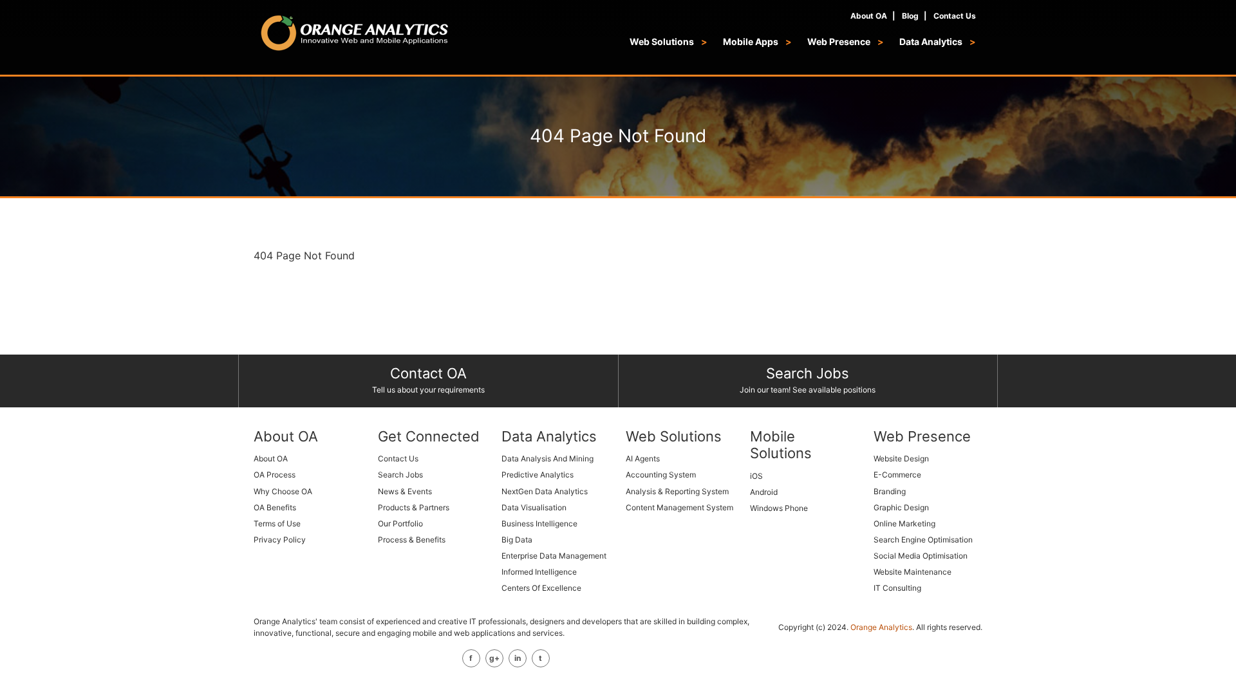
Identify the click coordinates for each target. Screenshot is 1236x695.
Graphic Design (901, 507)
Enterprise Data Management (553, 556)
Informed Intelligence (539, 572)
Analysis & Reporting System (677, 491)
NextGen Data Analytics (544, 491)
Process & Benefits (411, 539)
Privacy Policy (280, 539)
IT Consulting (897, 588)
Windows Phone (779, 508)
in (517, 658)
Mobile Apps (751, 41)
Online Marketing (904, 523)
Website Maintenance (912, 572)
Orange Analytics (881, 627)
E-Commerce (897, 474)
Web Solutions (663, 41)
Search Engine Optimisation (923, 539)
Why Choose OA (283, 491)
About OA (868, 16)
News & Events (405, 491)
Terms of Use (277, 523)
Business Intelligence (539, 523)
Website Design (901, 458)
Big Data (516, 539)
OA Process (274, 474)
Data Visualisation (533, 507)
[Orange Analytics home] (355, 33)
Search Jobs (400, 474)
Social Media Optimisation (921, 556)
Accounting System (661, 474)
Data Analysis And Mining (547, 458)
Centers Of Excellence (541, 588)
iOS (756, 476)
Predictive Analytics (537, 474)
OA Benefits (275, 507)
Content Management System (679, 507)
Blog (910, 16)
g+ (494, 658)
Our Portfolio (400, 523)
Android (764, 492)
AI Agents (643, 458)
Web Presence (839, 41)
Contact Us (954, 16)
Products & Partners (413, 507)
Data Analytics (931, 41)
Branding (890, 491)
